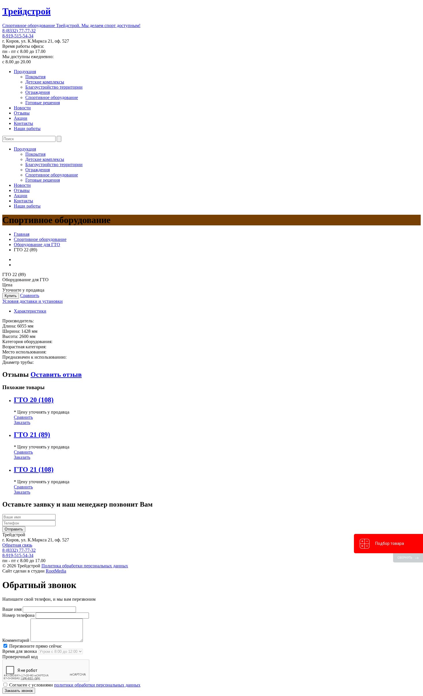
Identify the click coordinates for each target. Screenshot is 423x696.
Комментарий (15, 640)
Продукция (25, 71)
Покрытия (35, 76)
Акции (20, 118)
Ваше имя (12, 609)
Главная (21, 234)
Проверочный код (20, 656)
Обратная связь (17, 545)
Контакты (23, 123)
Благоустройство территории (54, 87)
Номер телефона (18, 615)
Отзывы (22, 113)
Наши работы (27, 128)
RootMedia (56, 570)
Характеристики (30, 311)
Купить (11, 296)
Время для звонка (19, 651)
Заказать (22, 422)
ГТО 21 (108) (34, 469)
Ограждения (37, 92)
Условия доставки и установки (32, 301)
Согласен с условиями (74, 684)
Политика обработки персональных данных (84, 565)
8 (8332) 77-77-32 (19, 30)
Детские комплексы (44, 81)
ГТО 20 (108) (34, 400)
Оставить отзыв (56, 374)
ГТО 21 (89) (32, 434)
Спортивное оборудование (51, 97)
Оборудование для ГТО (37, 244)
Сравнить (29, 295)
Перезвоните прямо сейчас (35, 646)
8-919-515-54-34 (17, 35)
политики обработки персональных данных (97, 684)
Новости (22, 107)
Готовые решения (42, 102)
